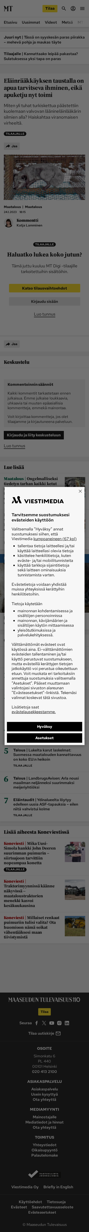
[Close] (80, 491)
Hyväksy (44, 726)
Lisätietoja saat (34, 709)
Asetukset (44, 738)
